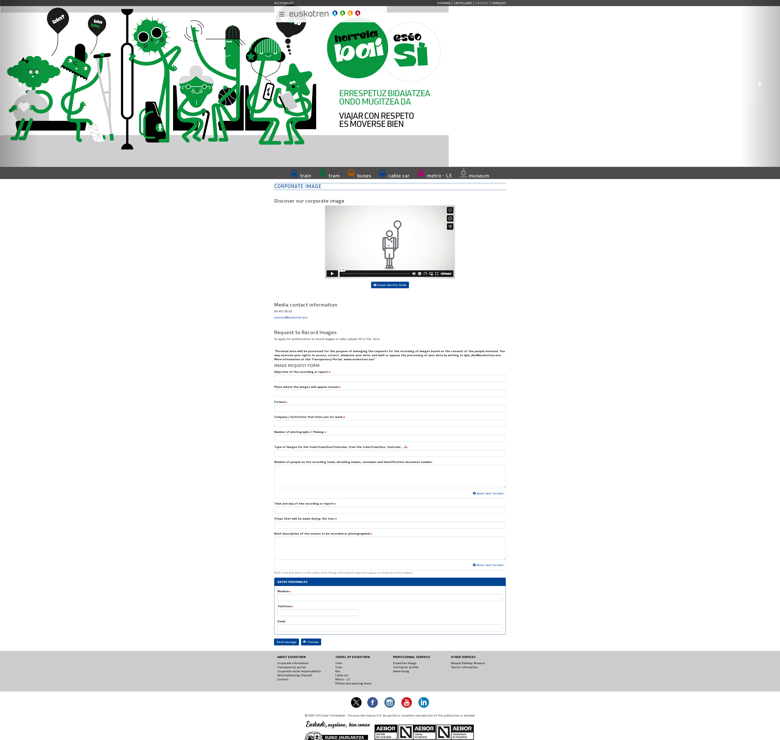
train (305, 175)
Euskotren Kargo (404, 663)
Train (338, 663)
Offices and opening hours (353, 683)
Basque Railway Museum (468, 663)
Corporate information (293, 663)
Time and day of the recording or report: (304, 503)
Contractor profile (405, 667)
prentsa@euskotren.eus (291, 317)
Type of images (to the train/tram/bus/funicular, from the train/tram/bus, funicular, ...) (340, 447)
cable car (399, 175)
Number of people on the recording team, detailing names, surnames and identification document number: (353, 462)
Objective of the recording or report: (301, 372)
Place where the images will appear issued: (306, 387)
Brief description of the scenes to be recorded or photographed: (322, 533)
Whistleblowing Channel (294, 675)
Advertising (401, 671)
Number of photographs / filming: (299, 432)
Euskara (443, 3)
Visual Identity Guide (391, 285)
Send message (286, 642)
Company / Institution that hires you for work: (308, 417)
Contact (282, 679)
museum (479, 175)
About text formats (490, 493)
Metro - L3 (342, 679)
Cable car (341, 675)
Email (281, 621)
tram (334, 175)
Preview (312, 642)
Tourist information (464, 667)
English (481, 3)
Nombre (283, 591)
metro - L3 (439, 175)
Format (279, 402)
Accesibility (284, 3)
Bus (337, 671)
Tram (338, 667)
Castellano (463, 3)
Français (499, 3)
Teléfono (284, 606)
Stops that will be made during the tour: (304, 518)
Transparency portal (291, 667)
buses (364, 175)
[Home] (325, 13)
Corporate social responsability (299, 671)
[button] (19, 83)
